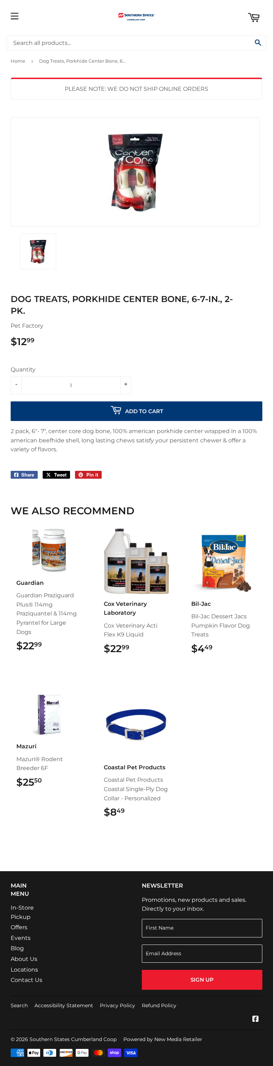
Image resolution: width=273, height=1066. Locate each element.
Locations (24, 969)
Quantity (23, 369)
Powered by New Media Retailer (162, 1039)
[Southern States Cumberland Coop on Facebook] (255, 1019)
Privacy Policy (117, 1005)
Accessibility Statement (63, 1005)
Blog (17, 948)
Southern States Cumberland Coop (73, 1039)
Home (18, 61)
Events (21, 938)
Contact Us (26, 980)
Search (19, 1005)
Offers (19, 927)
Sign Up (202, 979)
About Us (24, 959)
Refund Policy (159, 1005)
